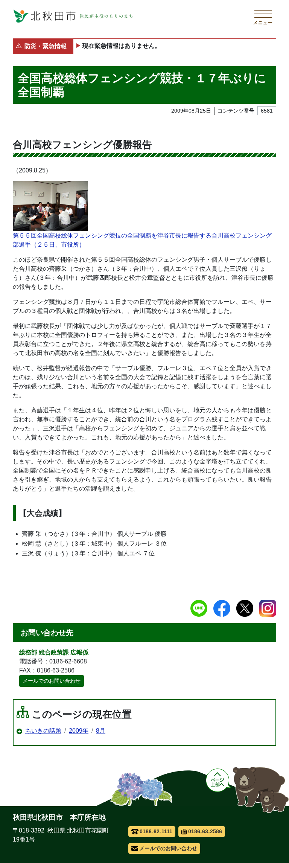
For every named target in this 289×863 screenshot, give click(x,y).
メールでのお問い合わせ (52, 681)
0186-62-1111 (156, 831)
